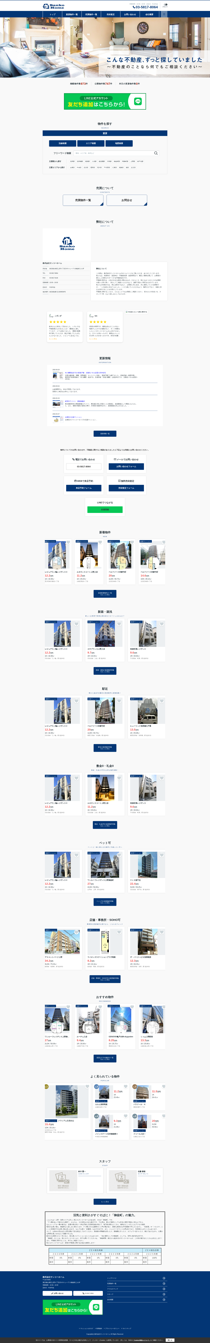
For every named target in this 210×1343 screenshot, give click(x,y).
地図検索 (119, 143)
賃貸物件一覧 (72, 14)
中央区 (79, 167)
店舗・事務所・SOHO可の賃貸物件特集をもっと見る (105, 979)
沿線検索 (63, 143)
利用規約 (99, 1328)
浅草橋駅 (80, 161)
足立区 (133, 167)
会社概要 (149, 14)
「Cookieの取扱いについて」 (141, 1340)
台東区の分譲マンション (73, 417)
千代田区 (107, 167)
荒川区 (99, 167)
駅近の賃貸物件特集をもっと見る (105, 748)
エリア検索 (91, 143)
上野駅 (132, 161)
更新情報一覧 (105, 434)
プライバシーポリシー (112, 1328)
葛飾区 (121, 167)
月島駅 (109, 161)
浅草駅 (72, 161)
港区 (127, 167)
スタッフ (110, 1294)
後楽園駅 (102, 161)
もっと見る (53, 339)
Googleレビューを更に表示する (97, 312)
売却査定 (111, 14)
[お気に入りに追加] (68, 542)
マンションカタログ (86, 1328)
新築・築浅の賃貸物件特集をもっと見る (105, 671)
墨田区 (92, 167)
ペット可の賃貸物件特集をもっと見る (105, 902)
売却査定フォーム (126, 488)
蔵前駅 (87, 161)
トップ (52, 14)
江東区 (114, 167)
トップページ (111, 1278)
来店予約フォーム (84, 488)
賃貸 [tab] (105, 133)
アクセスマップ (112, 1289)
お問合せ (127, 200)
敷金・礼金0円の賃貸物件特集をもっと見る (105, 825)
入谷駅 (94, 161)
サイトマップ (127, 1328)
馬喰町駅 (125, 161)
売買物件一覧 (91, 14)
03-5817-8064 (84, 466)
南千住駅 (140, 161)
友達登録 (105, 509)
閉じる (170, 1340)
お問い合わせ (130, 14)
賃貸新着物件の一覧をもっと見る (105, 593)
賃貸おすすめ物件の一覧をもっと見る (105, 1058)
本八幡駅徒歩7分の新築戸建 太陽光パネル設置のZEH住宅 (85, 373)
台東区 (72, 167)
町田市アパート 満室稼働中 (75, 401)
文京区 (86, 167)
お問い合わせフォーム (126, 466)
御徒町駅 (117, 161)
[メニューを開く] (164, 14)
